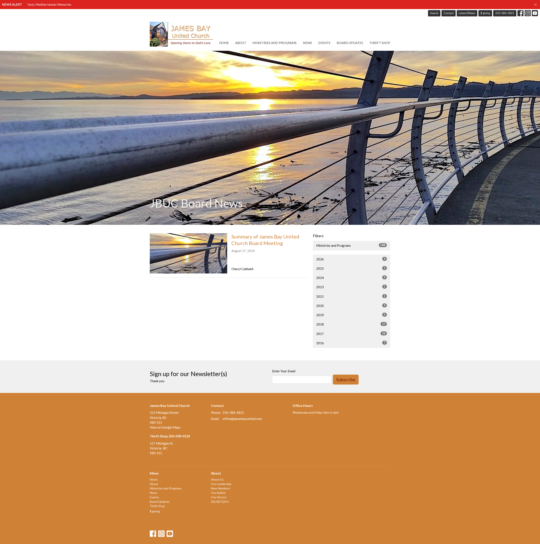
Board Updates (350, 43)
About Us (217, 479)
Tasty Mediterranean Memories (49, 4)
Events (324, 43)
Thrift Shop (379, 43)
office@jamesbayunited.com (242, 419)
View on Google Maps (165, 427)
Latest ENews (467, 13)
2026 (350, 259)
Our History (219, 497)
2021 (350, 296)
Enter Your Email (283, 371)
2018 (350, 324)
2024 (350, 278)
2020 (350, 306)
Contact (449, 13)
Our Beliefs (218, 492)
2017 (350, 334)
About (240, 43)
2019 (350, 315)
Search (434, 13)
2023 (350, 287)
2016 (350, 343)
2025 (350, 268)
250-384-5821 (504, 13)
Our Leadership (221, 484)
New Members (220, 488)
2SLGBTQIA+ (220, 501)
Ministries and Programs (274, 43)
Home (224, 43)
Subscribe (345, 379)
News (307, 43)
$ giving (485, 13)
